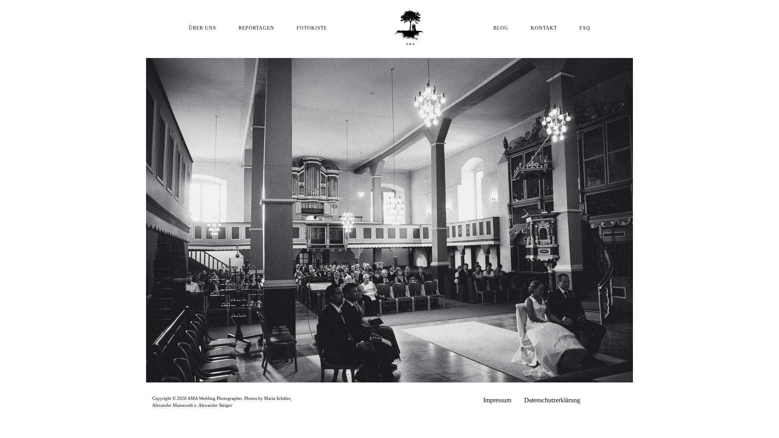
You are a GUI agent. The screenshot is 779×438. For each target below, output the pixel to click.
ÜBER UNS (202, 28)
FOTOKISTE (312, 28)
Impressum (497, 400)
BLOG (500, 28)
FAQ (584, 28)
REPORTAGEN (256, 28)
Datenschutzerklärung (552, 400)
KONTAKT (544, 28)
